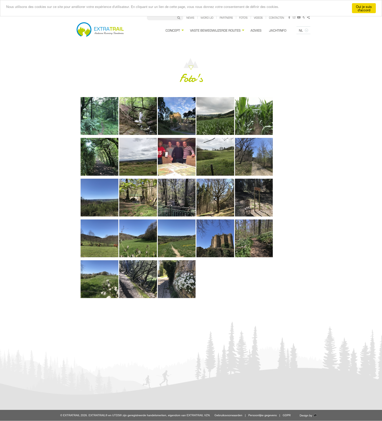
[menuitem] (174, 30)
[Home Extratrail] (100, 30)
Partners (226, 17)
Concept (173, 30)
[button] (99, 116)
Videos (258, 17)
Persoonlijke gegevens (262, 415)
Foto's (243, 17)
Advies (255, 30)
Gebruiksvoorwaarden (228, 415)
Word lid (207, 17)
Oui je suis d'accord (364, 8)
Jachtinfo (277, 30)
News (190, 17)
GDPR (287, 415)
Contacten (276, 17)
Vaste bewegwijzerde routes (215, 30)
